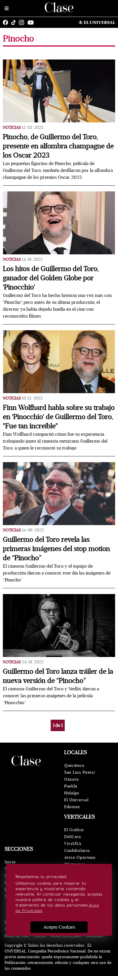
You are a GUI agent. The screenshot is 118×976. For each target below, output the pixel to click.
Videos (40, 935)
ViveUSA (72, 843)
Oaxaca (71, 779)
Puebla (70, 786)
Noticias (12, 127)
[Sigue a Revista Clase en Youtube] (32, 22)
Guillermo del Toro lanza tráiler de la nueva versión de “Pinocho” (58, 676)
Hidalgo (71, 793)
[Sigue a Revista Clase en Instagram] (23, 22)
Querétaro (74, 765)
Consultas (94, 935)
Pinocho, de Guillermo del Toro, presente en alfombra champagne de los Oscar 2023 (58, 146)
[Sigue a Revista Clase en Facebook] (7, 22)
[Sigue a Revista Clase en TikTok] (15, 22)
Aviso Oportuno (80, 857)
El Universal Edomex (76, 803)
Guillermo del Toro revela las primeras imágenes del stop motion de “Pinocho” (56, 548)
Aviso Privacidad (65, 935)
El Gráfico (74, 829)
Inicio (10, 862)
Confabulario (77, 850)
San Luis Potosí (79, 772)
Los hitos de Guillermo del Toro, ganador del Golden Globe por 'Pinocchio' (51, 278)
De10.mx (72, 836)
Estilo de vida (17, 935)
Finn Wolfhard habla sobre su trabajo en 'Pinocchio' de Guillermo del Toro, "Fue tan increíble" (59, 417)
